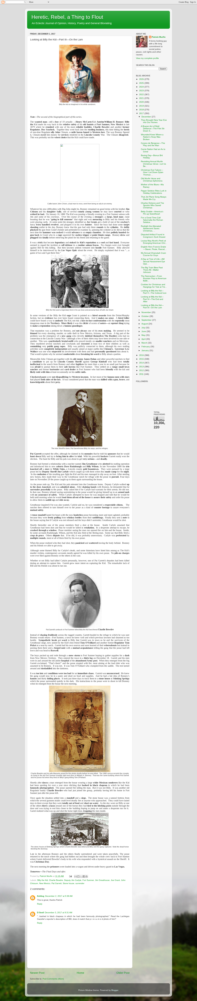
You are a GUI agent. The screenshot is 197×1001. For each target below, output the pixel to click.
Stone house (68, 883)
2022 (141, 94)
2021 (141, 98)
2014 (141, 363)
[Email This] (75, 876)
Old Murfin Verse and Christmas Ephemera (151, 179)
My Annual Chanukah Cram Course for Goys (153, 254)
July (143, 328)
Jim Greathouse (102, 880)
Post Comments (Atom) (53, 979)
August (144, 324)
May (143, 335)
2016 (141, 355)
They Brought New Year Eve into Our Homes (154, 121)
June (144, 331)
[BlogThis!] (78, 876)
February (145, 347)
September (146, 320)
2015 (141, 359)
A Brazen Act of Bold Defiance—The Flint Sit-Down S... (153, 128)
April (143, 339)
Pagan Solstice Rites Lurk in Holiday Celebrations (153, 192)
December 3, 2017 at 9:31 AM (58, 912)
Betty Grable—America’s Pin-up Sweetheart (152, 213)
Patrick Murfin (159, 37)
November (146, 312)
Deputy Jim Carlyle (72, 880)
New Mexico (44, 883)
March (144, 343)
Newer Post (37, 972)
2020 (141, 102)
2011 (141, 374)
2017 (141, 113)
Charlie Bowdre (56, 880)
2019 (141, 106)
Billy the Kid (42, 880)
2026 (141, 79)
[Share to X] (81, 876)
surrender (79, 883)
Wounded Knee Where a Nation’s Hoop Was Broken (152, 137)
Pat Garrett (56, 883)
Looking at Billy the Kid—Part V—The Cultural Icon (153, 292)
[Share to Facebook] (83, 876)
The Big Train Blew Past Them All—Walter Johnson (152, 270)
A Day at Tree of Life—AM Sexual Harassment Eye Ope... (153, 261)
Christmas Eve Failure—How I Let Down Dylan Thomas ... (152, 172)
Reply (39, 904)
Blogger (114, 990)
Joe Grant (115, 880)
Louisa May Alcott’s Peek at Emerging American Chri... (154, 242)
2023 (141, 91)
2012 (141, 370)
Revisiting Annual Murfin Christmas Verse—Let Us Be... (153, 163)
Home (80, 972)
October (145, 316)
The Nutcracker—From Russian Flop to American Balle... (153, 278)
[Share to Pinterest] (86, 876)
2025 (141, 83)
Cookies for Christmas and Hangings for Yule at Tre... (154, 285)
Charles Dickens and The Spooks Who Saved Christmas (152, 205)
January (145, 350)
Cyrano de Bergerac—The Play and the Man (153, 144)
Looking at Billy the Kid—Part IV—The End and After (152, 299)
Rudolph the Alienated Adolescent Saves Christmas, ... (151, 228)
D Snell (40, 912)
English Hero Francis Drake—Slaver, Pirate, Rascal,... (154, 248)
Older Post (123, 972)
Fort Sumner (88, 880)
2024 (141, 87)
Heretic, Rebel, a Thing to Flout (67, 17)
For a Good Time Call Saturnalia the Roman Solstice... (152, 220)
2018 (141, 110)
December (146, 117)
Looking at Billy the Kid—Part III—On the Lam (152, 306)
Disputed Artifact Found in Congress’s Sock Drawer (153, 235)
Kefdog (40, 896)
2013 (141, 367)
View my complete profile (147, 58)
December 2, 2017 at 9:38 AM (59, 896)
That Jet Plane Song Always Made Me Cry (153, 198)
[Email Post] (70, 876)
